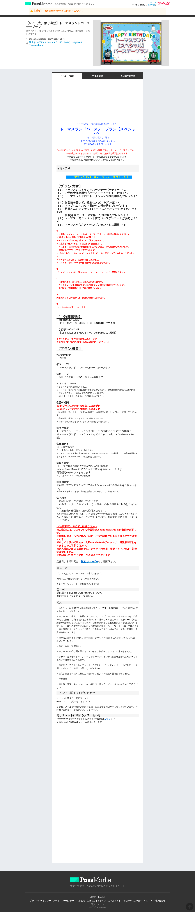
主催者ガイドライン (96, 900)
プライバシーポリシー (40, 900)
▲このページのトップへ (189, 906)
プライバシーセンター (63, 900)
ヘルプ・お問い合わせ (154, 900)
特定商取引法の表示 (132, 900)
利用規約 (80, 900)
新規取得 (151, 5)
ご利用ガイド (114, 900)
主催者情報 (97, 76)
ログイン (152, 3)
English (101, 897)
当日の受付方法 (128, 76)
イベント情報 (67, 76)
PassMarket (38, 3)
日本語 (93, 897)
